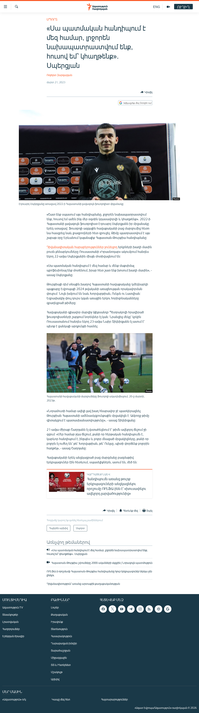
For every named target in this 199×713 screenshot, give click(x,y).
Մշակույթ (56, 672)
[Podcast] (158, 609)
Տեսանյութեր (10, 614)
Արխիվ (55, 679)
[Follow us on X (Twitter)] (112, 609)
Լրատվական (10, 621)
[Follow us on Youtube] (121, 609)
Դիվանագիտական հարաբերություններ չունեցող (82, 247)
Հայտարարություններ (114, 699)
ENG (156, 7)
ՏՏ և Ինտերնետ (61, 664)
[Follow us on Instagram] (140, 609)
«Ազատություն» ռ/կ (14, 699)
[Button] (146, 92)
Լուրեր (55, 607)
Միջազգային (59, 657)
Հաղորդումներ (11, 629)
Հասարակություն (61, 636)
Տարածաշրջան (60, 650)
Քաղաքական (59, 614)
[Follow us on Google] (167, 609)
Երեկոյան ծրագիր (13, 636)
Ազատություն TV (12, 607)
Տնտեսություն (59, 629)
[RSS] (149, 609)
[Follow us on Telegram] (130, 609)
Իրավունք (57, 621)
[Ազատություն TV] (168, 7)
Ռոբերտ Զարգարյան (59, 75)
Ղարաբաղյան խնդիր (64, 643)
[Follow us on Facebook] (103, 609)
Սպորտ (52, 19)
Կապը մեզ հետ (61, 699)
